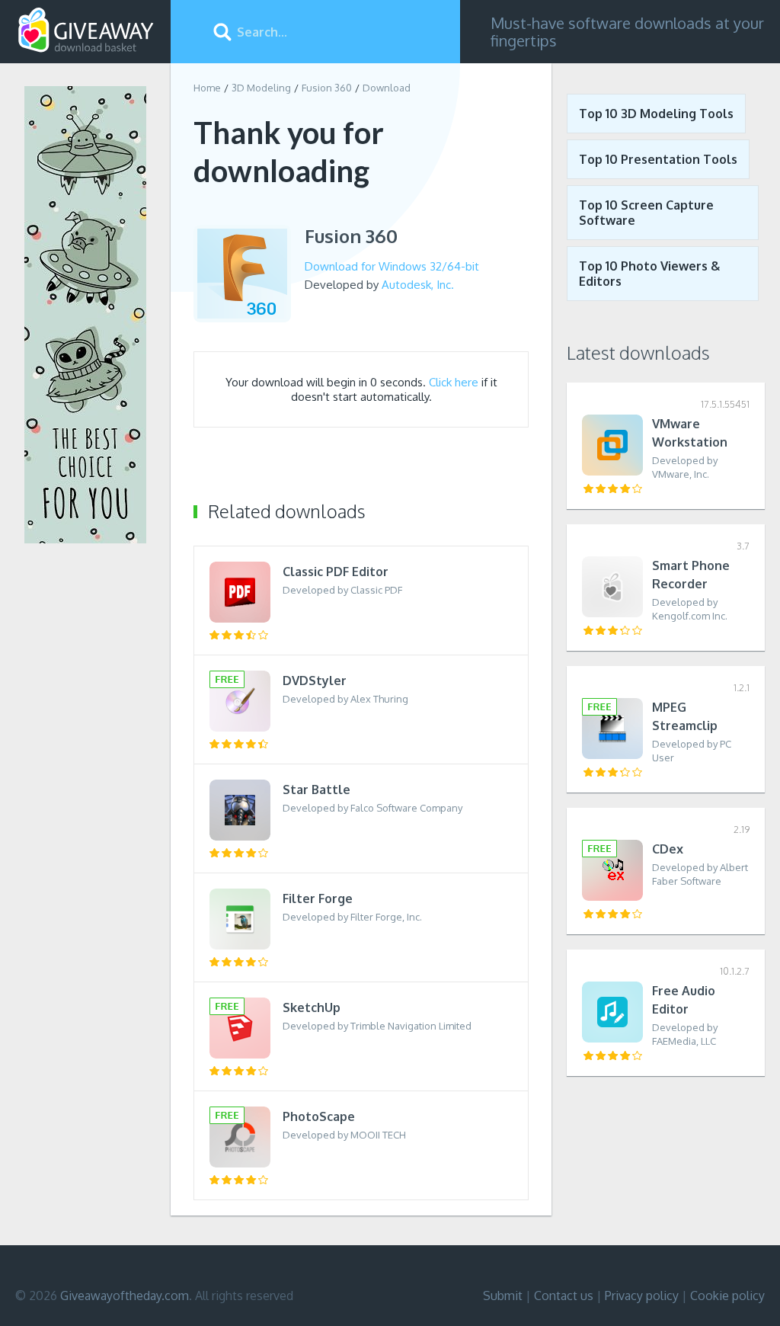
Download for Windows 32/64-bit (392, 266)
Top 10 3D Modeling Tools (656, 113)
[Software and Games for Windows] (86, 30)
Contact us (563, 1295)
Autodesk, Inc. (418, 284)
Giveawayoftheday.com (124, 1295)
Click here (453, 382)
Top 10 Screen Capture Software (646, 212)
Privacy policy (642, 1295)
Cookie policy (727, 1295)
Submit (503, 1295)
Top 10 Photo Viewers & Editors (649, 273)
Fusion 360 (327, 88)
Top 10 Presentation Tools (658, 159)
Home (207, 88)
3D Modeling (261, 88)
